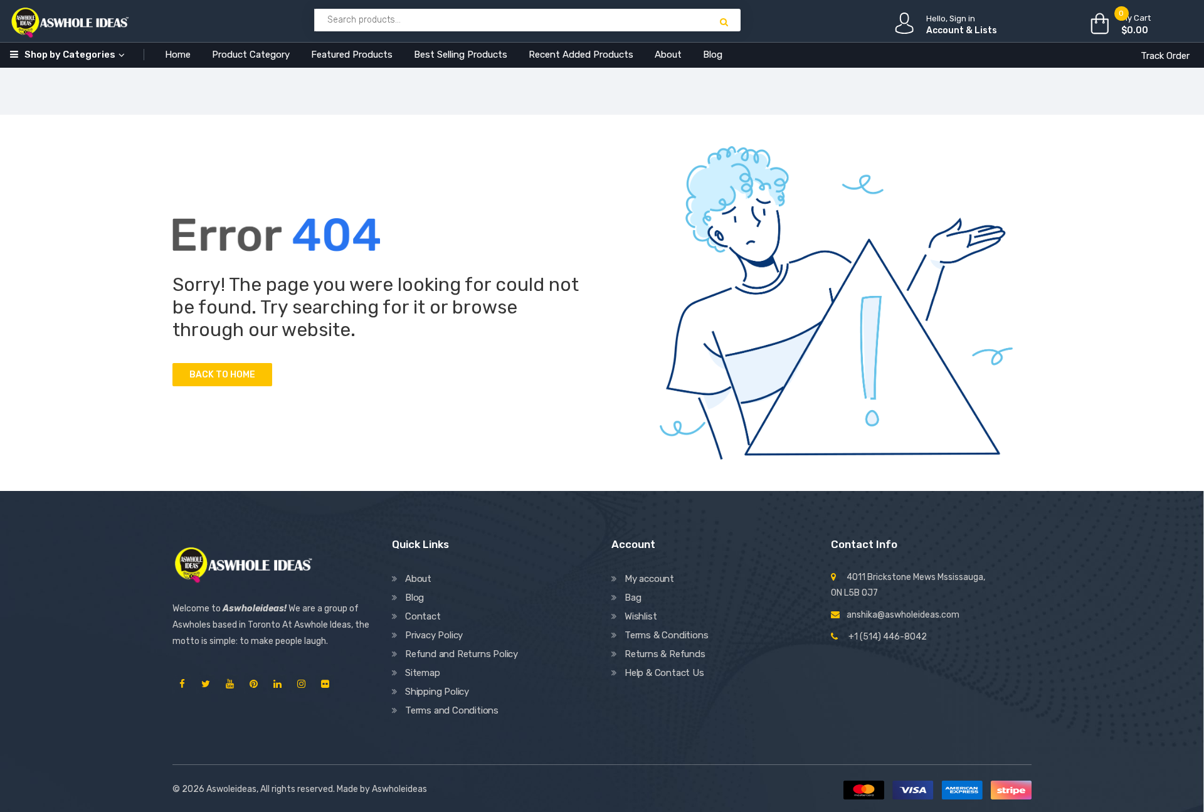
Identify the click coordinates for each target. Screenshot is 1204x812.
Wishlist (641, 616)
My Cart (1136, 18)
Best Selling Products (460, 54)
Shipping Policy (437, 691)
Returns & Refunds (665, 654)
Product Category (251, 54)
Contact (423, 616)
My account (649, 578)
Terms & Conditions (666, 635)
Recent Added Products (581, 54)
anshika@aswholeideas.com (903, 614)
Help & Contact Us (664, 672)
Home (178, 54)
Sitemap (422, 672)
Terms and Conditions (452, 710)
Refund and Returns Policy (461, 654)
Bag (633, 597)
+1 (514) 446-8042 (887, 636)
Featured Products (352, 54)
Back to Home (222, 374)
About (668, 54)
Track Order (1165, 55)
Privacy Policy (434, 635)
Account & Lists (961, 30)
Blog (712, 54)
